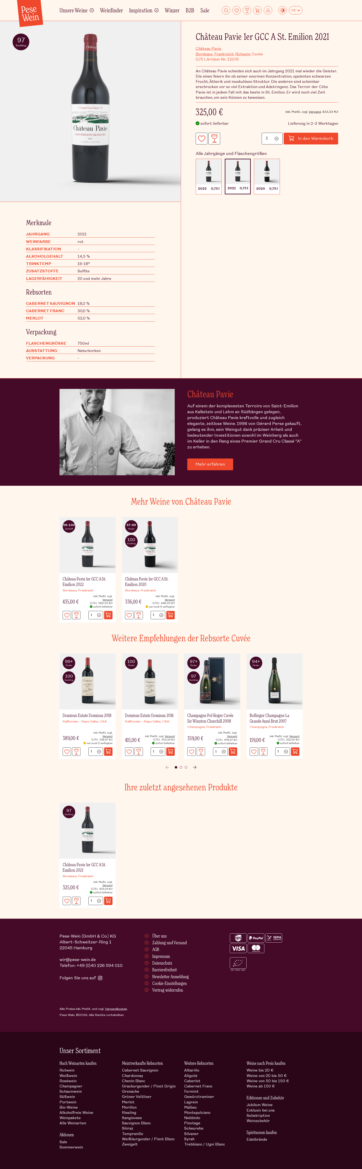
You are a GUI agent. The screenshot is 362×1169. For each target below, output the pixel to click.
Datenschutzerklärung (229, 611)
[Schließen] (294, 534)
